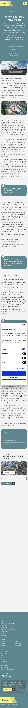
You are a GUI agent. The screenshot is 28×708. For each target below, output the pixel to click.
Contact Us (18, 645)
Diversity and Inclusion (7, 627)
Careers (17, 641)
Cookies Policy (5, 661)
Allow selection (14, 377)
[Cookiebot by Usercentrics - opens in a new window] (20, 325)
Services (3, 641)
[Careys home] (6, 3)
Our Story (3, 621)
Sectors (3, 643)
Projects (3, 645)
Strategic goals (5, 625)
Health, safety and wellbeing (8, 629)
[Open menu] (25, 3)
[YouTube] (10, 676)
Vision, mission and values (7, 623)
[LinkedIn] (2, 676)
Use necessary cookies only (14, 382)
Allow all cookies (14, 372)
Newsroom (18, 643)
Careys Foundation (6, 633)
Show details (20, 368)
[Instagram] (6, 676)
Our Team (3, 635)
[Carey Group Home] (9, 700)
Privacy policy (4, 655)
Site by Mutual (15, 704)
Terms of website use (6, 653)
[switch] (24, 353)
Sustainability (4, 631)
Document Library (6, 651)
